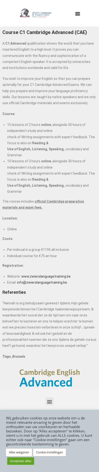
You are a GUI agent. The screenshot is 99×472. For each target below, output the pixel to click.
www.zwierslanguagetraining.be (46, 276)
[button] (78, 13)
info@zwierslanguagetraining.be (42, 282)
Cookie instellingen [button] (49, 452)
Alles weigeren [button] (19, 452)
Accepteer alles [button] (20, 461)
